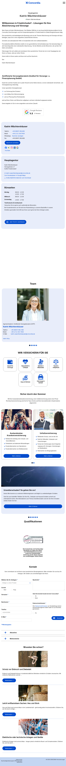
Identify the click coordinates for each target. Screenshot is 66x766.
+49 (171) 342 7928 (17, 332)
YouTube (7, 150)
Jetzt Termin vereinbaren (17, 222)
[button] (10, 364)
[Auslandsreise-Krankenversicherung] (16, 419)
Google (17, 148)
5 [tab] (36, 345)
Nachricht (36, 580)
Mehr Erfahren (33, 506)
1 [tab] (29, 345)
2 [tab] (31, 345)
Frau (14, 589)
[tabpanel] (33, 315)
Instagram (12, 148)
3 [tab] (33, 345)
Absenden (60, 618)
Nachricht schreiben (12, 142)
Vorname (4, 594)
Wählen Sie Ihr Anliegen (9, 580)
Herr (5, 589)
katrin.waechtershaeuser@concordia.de (18, 173)
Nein (36, 598)
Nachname (5, 602)
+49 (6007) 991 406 (17, 330)
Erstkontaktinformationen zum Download (18, 178)
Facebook (6, 148)
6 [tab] (37, 517)
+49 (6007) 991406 (18, 131)
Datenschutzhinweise (41, 606)
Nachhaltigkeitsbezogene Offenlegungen (11, 760)
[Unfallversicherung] (48, 419)
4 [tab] (34, 345)
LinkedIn (14, 148)
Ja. (36, 613)
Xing (9, 148)
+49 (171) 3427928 (18, 133)
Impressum (19, 762)
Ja (35, 596)
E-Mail (4, 617)
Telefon (3, 609)
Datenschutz (19, 759)
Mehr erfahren (16, 456)
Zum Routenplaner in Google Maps (15, 175)
